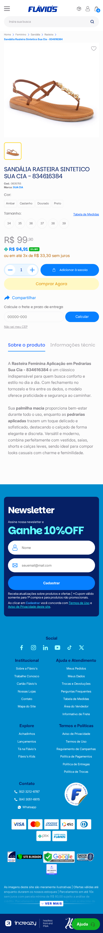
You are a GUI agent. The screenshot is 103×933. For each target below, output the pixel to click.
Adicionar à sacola (74, 270)
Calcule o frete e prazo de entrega (33, 307)
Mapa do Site (27, 706)
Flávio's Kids (26, 756)
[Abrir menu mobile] (7, 9)
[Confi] (51, 869)
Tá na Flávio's (27, 749)
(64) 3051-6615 (29, 799)
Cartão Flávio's (27, 683)
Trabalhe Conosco (26, 676)
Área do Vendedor (76, 706)
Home (7, 34)
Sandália (35, 34)
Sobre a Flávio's (27, 668)
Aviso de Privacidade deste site (29, 606)
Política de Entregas (76, 764)
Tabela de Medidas (86, 214)
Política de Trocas (76, 771)
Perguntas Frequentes (76, 691)
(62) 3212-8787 (29, 791)
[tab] (26, 345)
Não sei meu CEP (16, 327)
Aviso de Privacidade (76, 734)
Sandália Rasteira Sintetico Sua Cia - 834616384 (33, 39)
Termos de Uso (79, 603)
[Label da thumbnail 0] (13, 151)
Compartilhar (24, 297)
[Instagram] (33, 648)
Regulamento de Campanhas (76, 749)
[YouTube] (57, 648)
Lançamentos (27, 741)
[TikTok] (69, 648)
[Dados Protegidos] (86, 856)
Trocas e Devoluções (76, 683)
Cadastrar (51, 583)
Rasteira (48, 34)
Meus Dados (76, 676)
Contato (26, 699)
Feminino (21, 34)
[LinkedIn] (45, 648)
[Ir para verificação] (79, 8)
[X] (81, 648)
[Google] (59, 857)
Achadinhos (27, 734)
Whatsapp (29, 807)
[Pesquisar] (92, 21)
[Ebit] (12, 856)
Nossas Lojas (27, 691)
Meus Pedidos (76, 668)
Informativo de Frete (76, 714)
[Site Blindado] (29, 857)
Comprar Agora (51, 284)
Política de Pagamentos (76, 756)
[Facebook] (21, 648)
